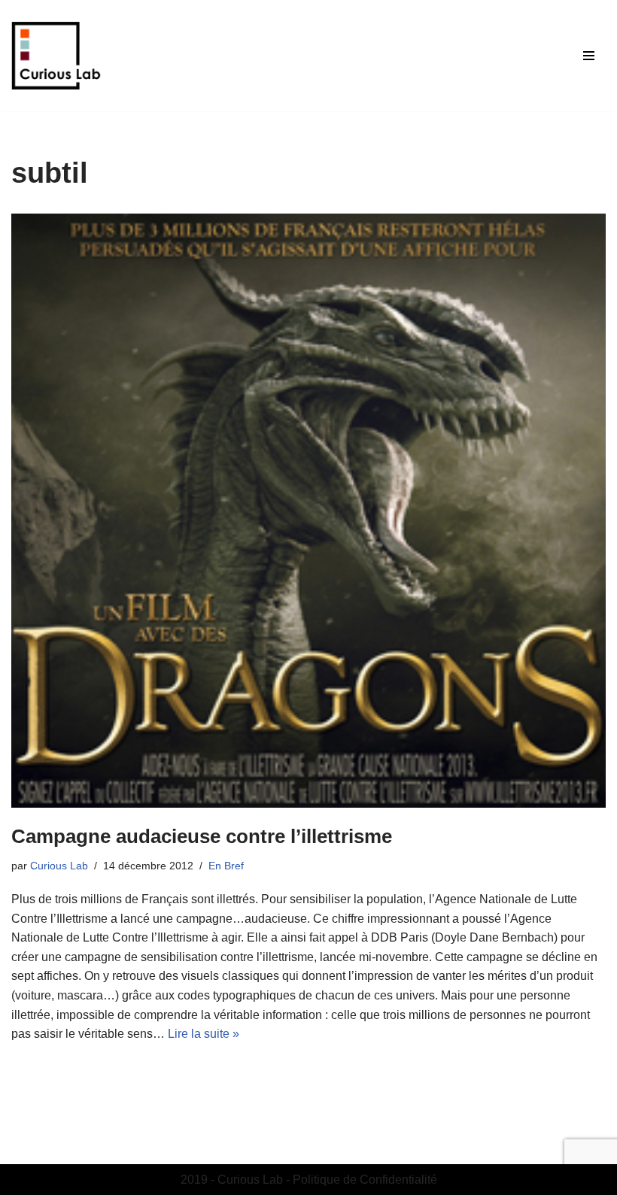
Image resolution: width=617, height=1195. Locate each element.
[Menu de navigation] (589, 56)
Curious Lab (59, 866)
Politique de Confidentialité (365, 1179)
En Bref (226, 866)
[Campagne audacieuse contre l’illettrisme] (308, 511)
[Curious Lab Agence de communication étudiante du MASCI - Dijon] (56, 56)
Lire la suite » (203, 1033)
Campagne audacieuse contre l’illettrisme (201, 836)
